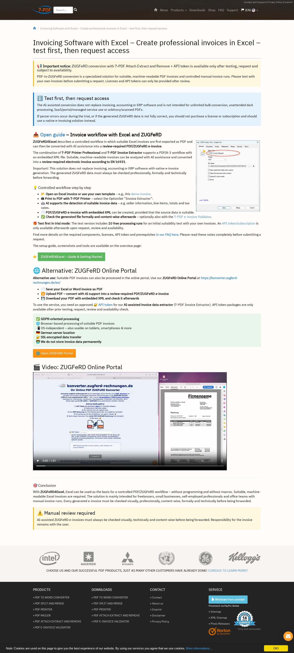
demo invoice (140, 194)
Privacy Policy (275, 2)
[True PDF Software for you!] (40, 10)
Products (178, 10)
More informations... (199, 648)
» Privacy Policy (159, 621)
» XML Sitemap (218, 617)
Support (232, 10)
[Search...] (75, 10)
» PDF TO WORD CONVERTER (51, 597)
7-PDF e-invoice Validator (192, 217)
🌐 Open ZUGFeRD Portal (54, 353)
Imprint (288, 2)
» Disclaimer (157, 615)
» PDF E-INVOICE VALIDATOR (51, 627)
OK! (276, 648)
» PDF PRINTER (42, 609)
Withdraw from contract (229, 599)
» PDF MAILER (42, 615)
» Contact (156, 597)
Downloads (197, 10)
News (164, 10)
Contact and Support (255, 2)
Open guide (52, 134)
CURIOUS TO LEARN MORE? (228, 570)
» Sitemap (215, 611)
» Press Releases (219, 623)
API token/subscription (238, 223)
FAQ (221, 10)
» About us (156, 603)
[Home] (156, 10)
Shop (211, 10)
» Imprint (156, 609)
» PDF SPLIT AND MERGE (48, 603)
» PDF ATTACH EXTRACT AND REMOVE (57, 621)
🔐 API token (103, 305)
